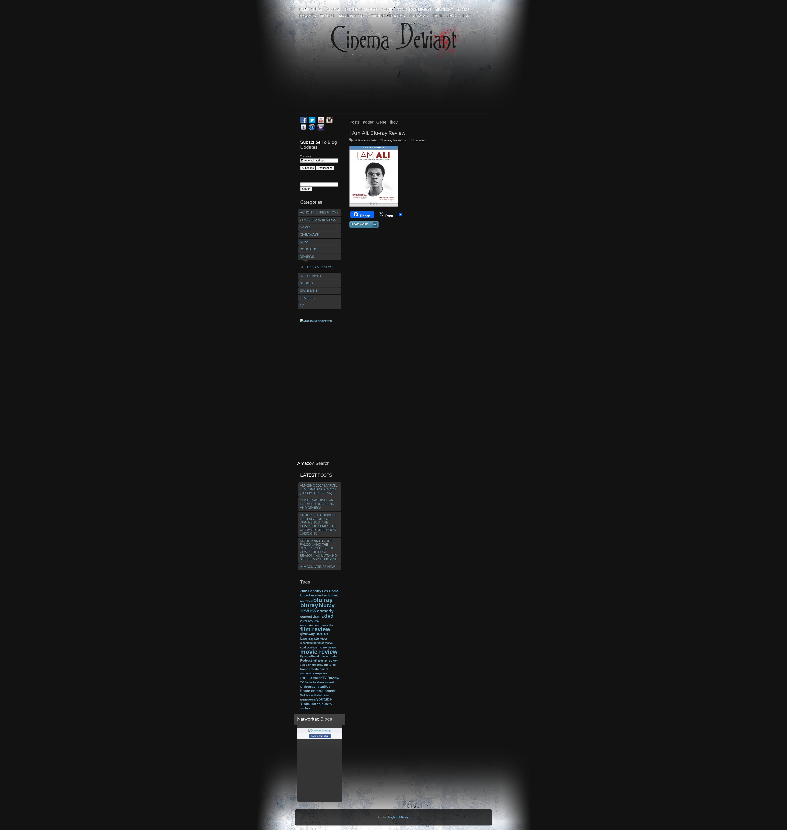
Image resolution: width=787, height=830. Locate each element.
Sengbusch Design (398, 817)
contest (306, 616)
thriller (306, 678)
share (312, 664)
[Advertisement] (393, 79)
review (333, 660)
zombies (305, 708)
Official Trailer (328, 656)
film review (315, 629)
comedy (325, 611)
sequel (303, 665)
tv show (318, 682)
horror (321, 633)
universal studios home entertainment (317, 689)
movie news (326, 647)
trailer (317, 678)
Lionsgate (309, 638)
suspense (321, 673)
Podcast (306, 660)
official (314, 656)
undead (329, 682)
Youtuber (308, 704)
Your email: (306, 156)
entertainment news (314, 625)
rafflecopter (320, 660)
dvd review (309, 621)
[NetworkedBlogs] (319, 730)
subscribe (307, 673)
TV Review (330, 678)
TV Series (306, 682)
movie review (319, 651)
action (329, 595)
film (331, 625)
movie (313, 647)
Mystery (304, 656)
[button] (373, 176)
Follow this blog (320, 736)
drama (318, 616)
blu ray (323, 599)
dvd (329, 616)
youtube (324, 699)
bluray (309, 605)
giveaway (307, 634)
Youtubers (324, 704)
